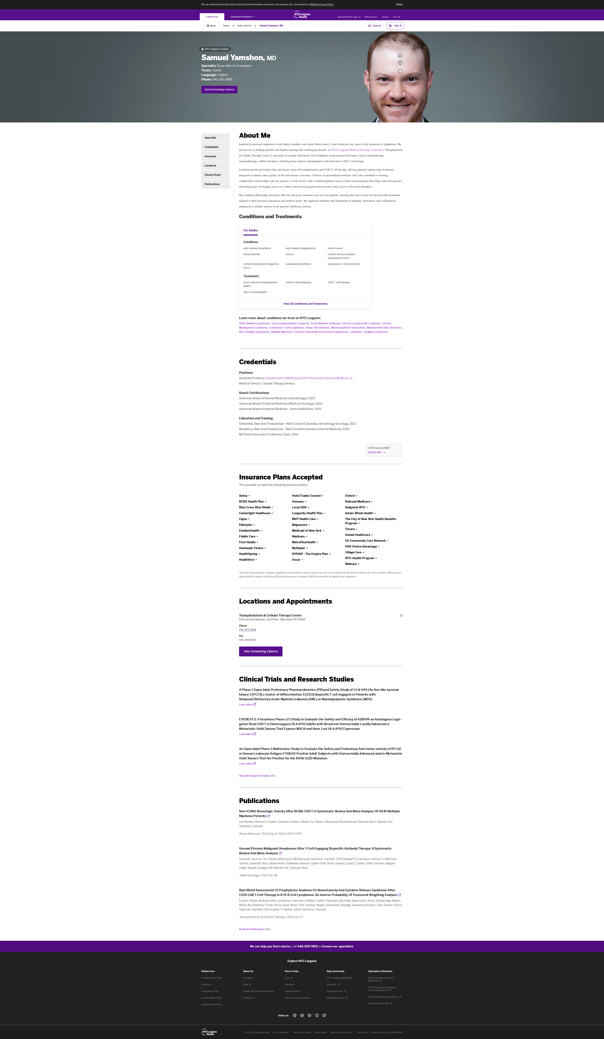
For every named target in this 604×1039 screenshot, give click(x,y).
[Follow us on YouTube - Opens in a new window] (317, 1015)
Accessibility (362, 1032)
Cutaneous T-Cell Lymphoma (286, 327)
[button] (399, 4)
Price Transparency (281, 1032)
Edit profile (374, 452)
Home (226, 25)
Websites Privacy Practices (342, 1032)
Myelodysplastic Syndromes (348, 327)
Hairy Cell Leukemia (317, 327)
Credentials (211, 147)
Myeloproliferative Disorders (384, 327)
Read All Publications (254, 929)
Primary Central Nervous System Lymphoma (321, 331)
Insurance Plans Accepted (281, 477)
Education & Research (241, 17)
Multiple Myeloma (282, 331)
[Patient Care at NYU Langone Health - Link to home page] (302, 14)
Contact (385, 17)
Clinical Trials (212, 174)
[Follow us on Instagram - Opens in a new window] (309, 1015)
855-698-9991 (397, 1032)
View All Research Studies (257, 775)
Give (395, 17)
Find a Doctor (244, 25)
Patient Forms (371, 17)
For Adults (250, 230)
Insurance (210, 156)
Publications (212, 184)
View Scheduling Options (219, 89)
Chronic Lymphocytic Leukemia (361, 323)
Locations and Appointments (285, 601)
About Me (210, 137)
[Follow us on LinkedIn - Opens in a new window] (324, 1015)
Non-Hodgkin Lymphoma (254, 331)
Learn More (246, 704)
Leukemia (356, 331)
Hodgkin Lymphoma (376, 331)
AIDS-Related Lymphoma (254, 323)
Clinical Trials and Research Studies (296, 679)
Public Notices (321, 1032)
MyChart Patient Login (348, 17)
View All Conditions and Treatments (305, 303)
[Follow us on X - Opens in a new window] (302, 1015)
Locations (210, 165)
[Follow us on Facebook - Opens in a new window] (294, 1015)
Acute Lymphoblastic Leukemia (290, 323)
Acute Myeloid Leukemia (325, 323)
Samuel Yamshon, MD (271, 25)
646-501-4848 (222, 79)
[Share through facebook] (400, 55)
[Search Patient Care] (369, 25)
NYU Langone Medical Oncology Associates (357, 150)
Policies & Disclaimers (302, 1032)
